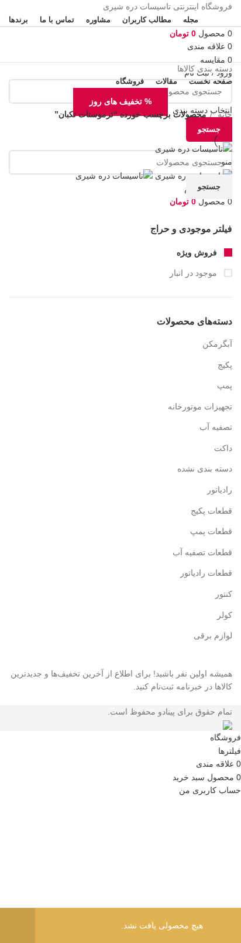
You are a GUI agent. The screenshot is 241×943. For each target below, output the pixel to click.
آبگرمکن (217, 343)
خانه (223, 114)
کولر (224, 615)
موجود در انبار (194, 273)
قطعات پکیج (211, 510)
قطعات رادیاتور (206, 573)
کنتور (223, 594)
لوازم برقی (213, 635)
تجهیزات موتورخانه (200, 406)
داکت (223, 448)
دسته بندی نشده (204, 468)
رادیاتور (219, 489)
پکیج (225, 365)
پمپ (224, 385)
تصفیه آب (215, 427)
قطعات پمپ (211, 531)
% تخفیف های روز (120, 101)
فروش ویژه (198, 252)
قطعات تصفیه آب (202, 552)
